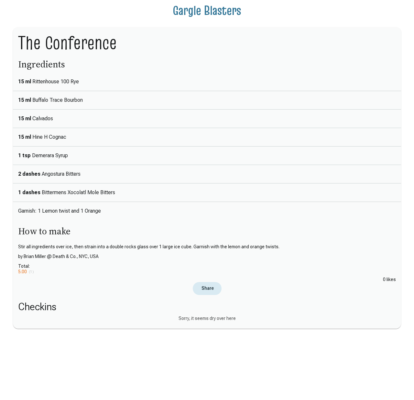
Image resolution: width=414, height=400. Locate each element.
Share (207, 288)
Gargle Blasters (207, 10)
